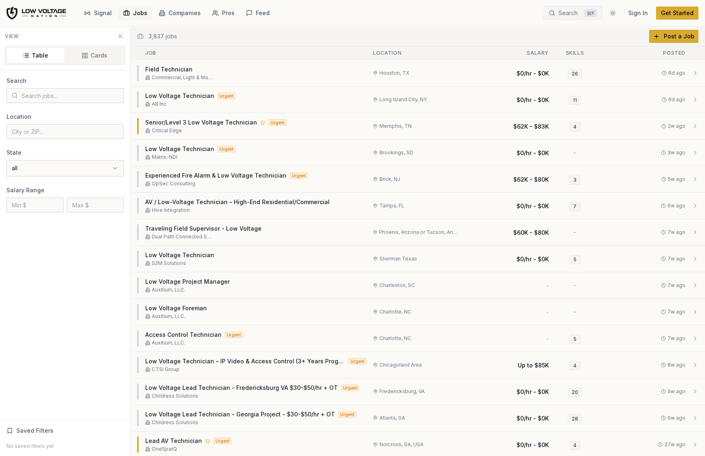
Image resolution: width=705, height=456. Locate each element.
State (14, 152)
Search (17, 80)
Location (19, 116)
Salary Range (25, 190)
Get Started (677, 12)
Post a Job (679, 36)
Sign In (638, 12)
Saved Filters (34, 430)
